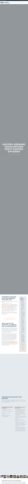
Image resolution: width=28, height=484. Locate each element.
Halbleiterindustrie (21, 414)
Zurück (2, 477)
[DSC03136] (8, 477)
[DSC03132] (18, 477)
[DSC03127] (25, 477)
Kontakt (21, 0)
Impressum (26, 0)
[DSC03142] (5, 477)
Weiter (26, 477)
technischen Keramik (14, 331)
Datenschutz (23, 0)
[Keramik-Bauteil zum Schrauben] (15, 477)
